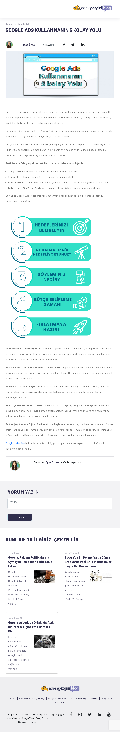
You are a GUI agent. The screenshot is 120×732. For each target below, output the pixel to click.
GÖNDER (19, 517)
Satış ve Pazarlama (57, 698)
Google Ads (24, 24)
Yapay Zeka (24, 698)
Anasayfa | (12, 24)
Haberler (12, 698)
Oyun (55, 702)
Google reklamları (15, 443)
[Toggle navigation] (10, 9)
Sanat (64, 702)
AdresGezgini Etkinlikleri (87, 698)
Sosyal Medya (38, 698)
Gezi (71, 698)
